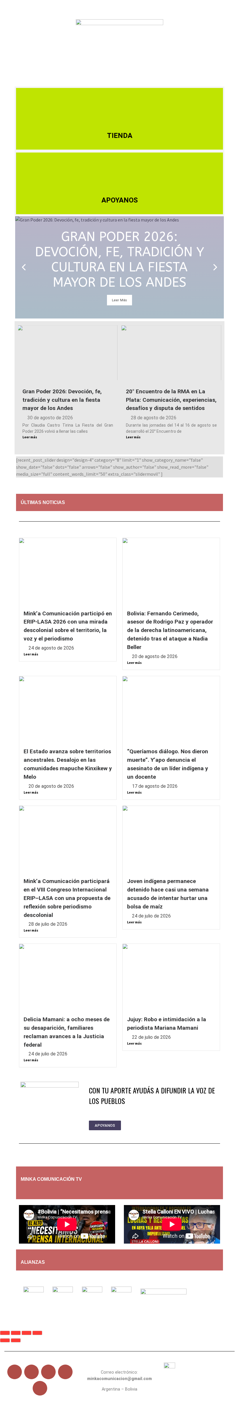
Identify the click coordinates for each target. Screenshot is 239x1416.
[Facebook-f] (14, 1372)
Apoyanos (119, 200)
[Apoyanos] (119, 170)
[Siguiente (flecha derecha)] (16, 1340)
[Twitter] (31, 1372)
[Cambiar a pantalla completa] (16, 1333)
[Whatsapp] (40, 1388)
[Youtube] (48, 1372)
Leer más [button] (119, 299)
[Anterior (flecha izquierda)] (5, 1340)
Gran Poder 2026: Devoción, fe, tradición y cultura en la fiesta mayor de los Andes (62, 400)
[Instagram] (65, 1372)
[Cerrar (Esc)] (37, 1333)
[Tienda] (119, 105)
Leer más (29, 437)
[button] (119, 79)
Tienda (119, 135)
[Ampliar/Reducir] (5, 1333)
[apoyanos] (57, 1190)
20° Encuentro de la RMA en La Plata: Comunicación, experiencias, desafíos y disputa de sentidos (171, 400)
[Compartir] (26, 1333)
